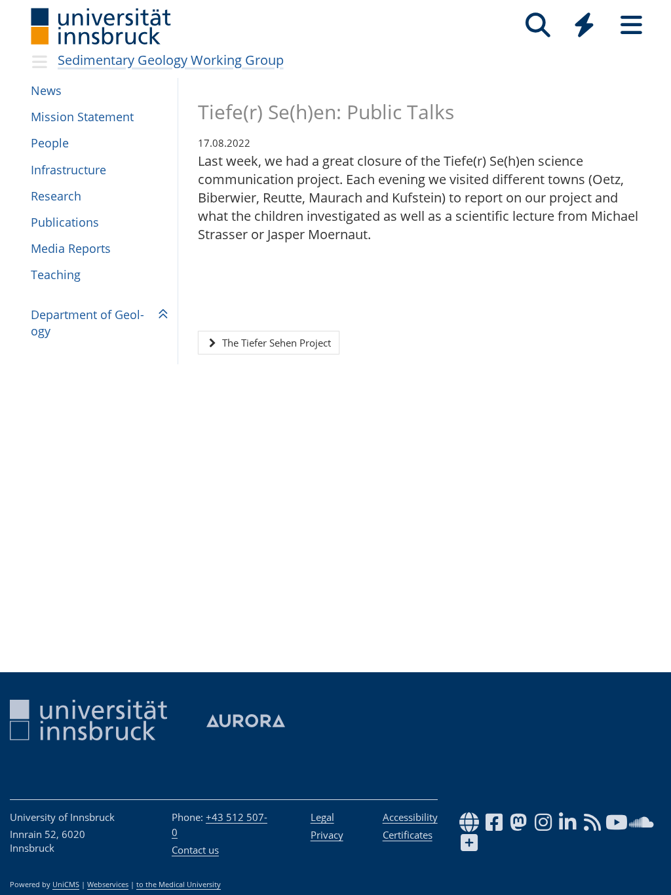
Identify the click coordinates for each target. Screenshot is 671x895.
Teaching (56, 274)
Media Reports (71, 248)
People (50, 143)
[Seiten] (631, 25)
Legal (322, 817)
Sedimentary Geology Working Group (171, 60)
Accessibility (410, 817)
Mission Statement (82, 116)
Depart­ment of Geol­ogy (87, 323)
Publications (65, 222)
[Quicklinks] (584, 25)
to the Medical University (178, 884)
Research (56, 196)
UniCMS (65, 884)
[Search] (537, 25)
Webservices (107, 884)
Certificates (407, 834)
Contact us (195, 849)
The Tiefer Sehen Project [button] (275, 342)
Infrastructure (68, 170)
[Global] (584, 26)
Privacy (327, 834)
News (46, 90)
